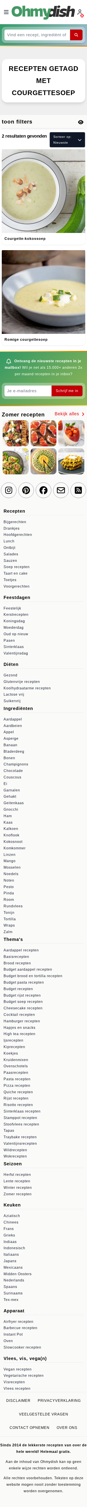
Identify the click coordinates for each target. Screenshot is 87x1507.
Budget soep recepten (23, 1002)
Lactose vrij (14, 694)
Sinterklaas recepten (22, 1111)
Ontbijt (9, 548)
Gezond (10, 675)
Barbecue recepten (20, 1328)
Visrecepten (14, 1382)
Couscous (12, 777)
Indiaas (10, 1242)
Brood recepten (17, 963)
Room (9, 900)
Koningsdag (14, 621)
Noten (9, 880)
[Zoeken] (76, 35)
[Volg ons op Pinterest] (26, 490)
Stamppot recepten (20, 1118)
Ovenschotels (16, 1066)
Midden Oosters (18, 1274)
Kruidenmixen (16, 1060)
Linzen (10, 855)
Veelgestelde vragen (43, 1414)
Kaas (8, 822)
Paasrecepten (16, 1072)
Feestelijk (12, 608)
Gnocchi (11, 809)
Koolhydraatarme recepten (27, 688)
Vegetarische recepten (24, 1375)
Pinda (9, 893)
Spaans (10, 1287)
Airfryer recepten (18, 1322)
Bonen (9, 758)
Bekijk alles (68, 413)
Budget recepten (18, 989)
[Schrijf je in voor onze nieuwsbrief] (61, 490)
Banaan (10, 745)
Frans (9, 1229)
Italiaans (11, 1254)
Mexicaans (13, 1267)
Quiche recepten (18, 1092)
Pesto (9, 887)
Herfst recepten (17, 1175)
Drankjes (12, 528)
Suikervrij (12, 701)
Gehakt (10, 796)
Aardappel (13, 719)
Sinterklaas (14, 647)
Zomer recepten (18, 1194)
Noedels (11, 874)
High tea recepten (19, 1034)
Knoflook (11, 835)
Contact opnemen (30, 1428)
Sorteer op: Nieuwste (62, 139)
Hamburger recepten (22, 1021)
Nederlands (14, 1280)
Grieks (9, 1235)
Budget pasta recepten (24, 982)
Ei (5, 784)
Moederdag (14, 627)
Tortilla (10, 919)
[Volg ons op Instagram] (9, 490)
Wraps (9, 925)
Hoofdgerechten (18, 535)
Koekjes (11, 1053)
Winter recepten (18, 1187)
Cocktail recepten (19, 1015)
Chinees (11, 1222)
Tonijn (9, 912)
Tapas (9, 1130)
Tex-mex (11, 1300)
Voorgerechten (17, 586)
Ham (8, 816)
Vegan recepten (18, 1369)
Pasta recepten (17, 1079)
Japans (10, 1261)
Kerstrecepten (16, 614)
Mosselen (12, 867)
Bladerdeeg (14, 751)
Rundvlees (13, 906)
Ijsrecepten (13, 1040)
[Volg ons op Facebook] (43, 490)
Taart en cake (16, 573)
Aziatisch (12, 1216)
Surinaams (13, 1293)
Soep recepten (17, 567)
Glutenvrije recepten (22, 682)
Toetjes (10, 580)
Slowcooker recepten (22, 1347)
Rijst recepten (16, 1098)
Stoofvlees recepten (21, 1124)
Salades (11, 554)
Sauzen (10, 561)
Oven (8, 1341)
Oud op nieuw (16, 634)
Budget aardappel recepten (28, 969)
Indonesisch (14, 1248)
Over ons (67, 1428)
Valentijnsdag (16, 653)
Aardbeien (13, 726)
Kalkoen (11, 829)
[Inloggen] (80, 12)
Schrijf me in (67, 391)
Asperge (11, 738)
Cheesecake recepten (23, 1008)
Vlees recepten (17, 1388)
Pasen (9, 640)
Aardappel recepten (21, 950)
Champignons (16, 764)
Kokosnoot (13, 842)
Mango (10, 861)
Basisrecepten (16, 957)
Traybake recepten (20, 1137)
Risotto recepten (18, 1105)
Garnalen (12, 790)
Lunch (9, 541)
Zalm (8, 932)
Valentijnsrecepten (20, 1143)
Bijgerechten (15, 522)
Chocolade (13, 771)
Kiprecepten (14, 1047)
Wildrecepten (15, 1150)
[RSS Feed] (78, 490)
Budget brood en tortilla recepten (33, 976)
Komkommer (15, 848)
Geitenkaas (14, 803)
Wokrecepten (15, 1156)
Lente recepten (17, 1181)
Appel (9, 732)
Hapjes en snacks (19, 1028)
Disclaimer (18, 1401)
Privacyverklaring (59, 1401)
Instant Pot (13, 1334)
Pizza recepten (17, 1085)
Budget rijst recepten (22, 995)
